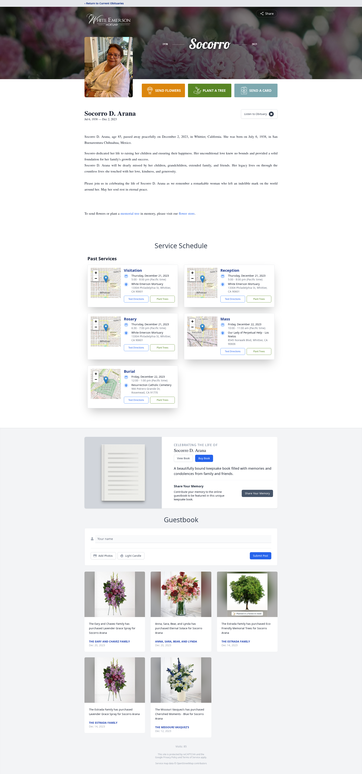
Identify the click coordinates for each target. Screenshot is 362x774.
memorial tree (130, 213)
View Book (183, 458)
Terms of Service (191, 757)
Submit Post (260, 555)
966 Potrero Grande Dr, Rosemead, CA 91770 (145, 390)
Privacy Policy (170, 757)
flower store (187, 213)
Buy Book (204, 458)
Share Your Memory (257, 493)
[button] (106, 279)
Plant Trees (162, 299)
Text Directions (136, 299)
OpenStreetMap (185, 763)
